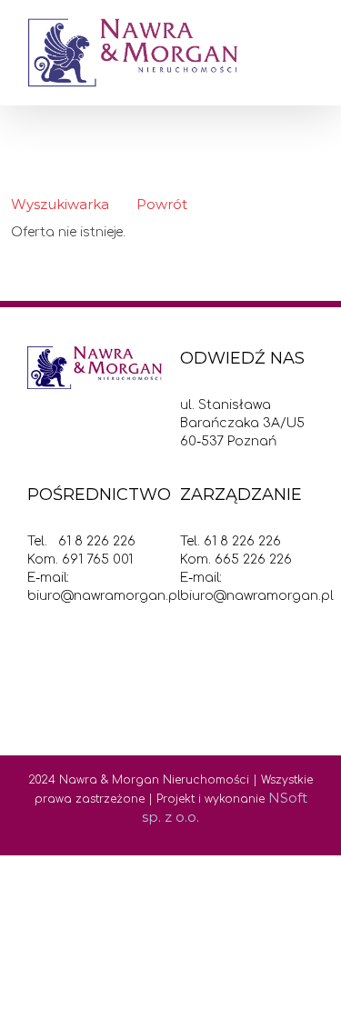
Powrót (161, 204)
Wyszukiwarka (60, 204)
